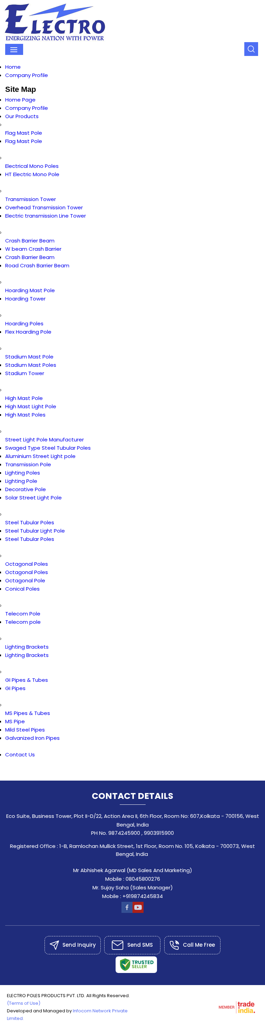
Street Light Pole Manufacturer (44, 439)
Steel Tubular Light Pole (35, 530)
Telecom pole (23, 622)
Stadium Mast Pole (29, 356)
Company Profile (26, 75)
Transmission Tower (30, 199)
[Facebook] (126, 911)
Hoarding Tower (25, 298)
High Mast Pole (24, 398)
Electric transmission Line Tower (45, 215)
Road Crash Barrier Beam (37, 265)
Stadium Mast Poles (30, 365)
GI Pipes (15, 688)
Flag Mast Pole (23, 132)
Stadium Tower (24, 373)
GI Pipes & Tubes (26, 680)
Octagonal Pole (25, 580)
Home (13, 66)
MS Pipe (15, 721)
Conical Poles (22, 588)
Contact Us (20, 754)
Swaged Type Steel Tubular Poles (48, 447)
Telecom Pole (22, 613)
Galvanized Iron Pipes (32, 738)
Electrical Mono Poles (32, 166)
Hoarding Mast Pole (30, 290)
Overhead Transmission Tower (44, 207)
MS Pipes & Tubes (27, 713)
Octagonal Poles (26, 563)
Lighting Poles (22, 472)
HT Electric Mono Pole (32, 174)
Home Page (20, 99)
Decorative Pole (25, 489)
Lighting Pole (21, 481)
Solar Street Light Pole (33, 497)
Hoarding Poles (24, 323)
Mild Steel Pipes (25, 729)
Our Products (22, 116)
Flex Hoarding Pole (28, 331)
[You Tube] (138, 911)
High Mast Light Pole (30, 406)
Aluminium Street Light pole (40, 456)
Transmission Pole (28, 464)
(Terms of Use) (23, 1003)
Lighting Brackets (27, 646)
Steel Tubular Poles (29, 522)
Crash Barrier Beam (30, 240)
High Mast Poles (25, 414)
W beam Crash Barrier (33, 248)
